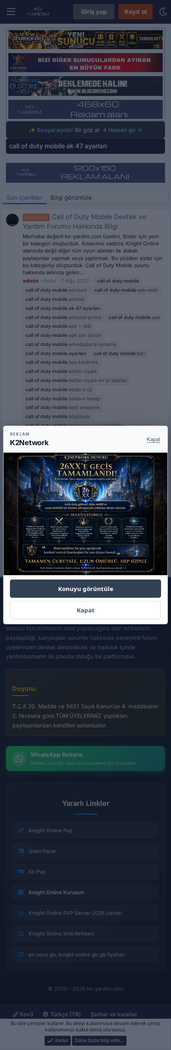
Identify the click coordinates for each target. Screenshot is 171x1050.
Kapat (153, 439)
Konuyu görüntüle (85, 589)
